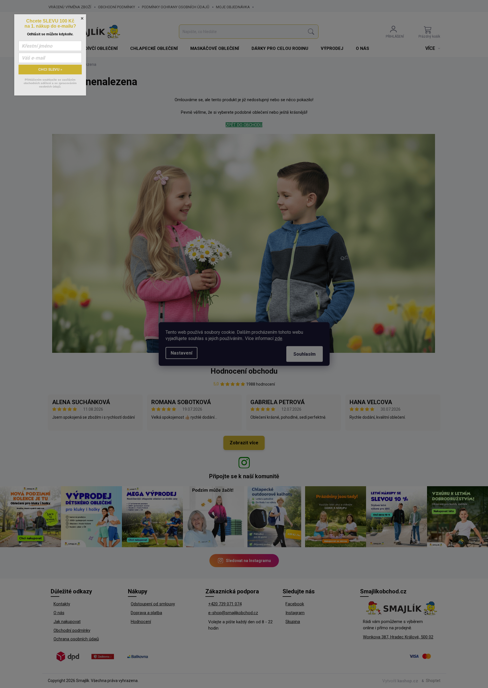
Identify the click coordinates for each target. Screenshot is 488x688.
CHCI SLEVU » (50, 69)
